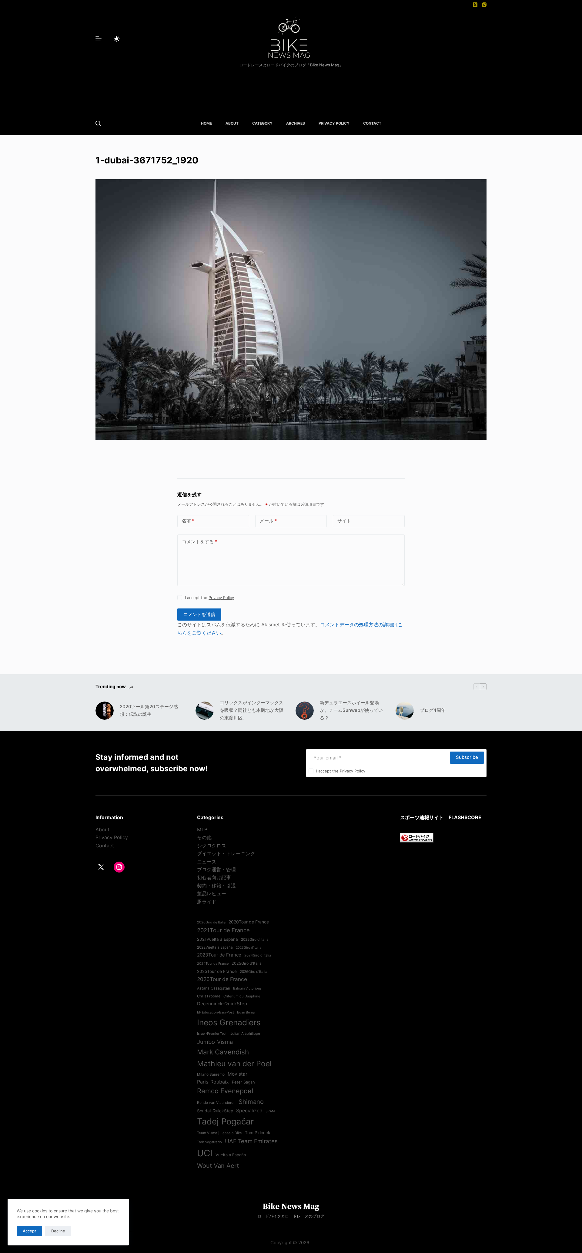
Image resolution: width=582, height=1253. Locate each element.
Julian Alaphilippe (245, 1033)
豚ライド (206, 902)
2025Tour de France (217, 971)
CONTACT (372, 123)
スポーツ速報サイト (422, 817)
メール (268, 521)
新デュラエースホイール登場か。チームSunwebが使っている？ (351, 710)
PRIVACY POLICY (334, 123)
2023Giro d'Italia (248, 948)
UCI (204, 1153)
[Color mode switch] (117, 39)
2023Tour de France (219, 955)
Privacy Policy (221, 597)
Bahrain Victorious (247, 988)
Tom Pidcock (257, 1132)
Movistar (237, 1074)
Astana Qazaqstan (213, 988)
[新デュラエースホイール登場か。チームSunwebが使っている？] (305, 711)
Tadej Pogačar (225, 1121)
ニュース (206, 862)
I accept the (209, 597)
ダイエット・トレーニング (226, 853)
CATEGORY (262, 123)
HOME (206, 123)
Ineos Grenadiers (229, 1022)
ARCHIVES (295, 123)
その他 (204, 837)
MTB (202, 829)
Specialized (249, 1110)
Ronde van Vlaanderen (216, 1103)
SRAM (270, 1111)
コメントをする (199, 541)
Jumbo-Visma (215, 1041)
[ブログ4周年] (405, 711)
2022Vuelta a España (215, 947)
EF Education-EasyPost (215, 1012)
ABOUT (232, 123)
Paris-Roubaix (213, 1082)
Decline (58, 1230)
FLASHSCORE (465, 817)
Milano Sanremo (211, 1074)
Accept (29, 1230)
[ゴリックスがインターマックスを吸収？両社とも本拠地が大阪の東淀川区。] (205, 711)
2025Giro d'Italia (247, 963)
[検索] (98, 123)
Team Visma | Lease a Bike (219, 1133)
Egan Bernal (246, 1012)
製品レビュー (211, 893)
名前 (188, 521)
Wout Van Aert (218, 1165)
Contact (104, 846)
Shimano (251, 1101)
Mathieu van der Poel (234, 1063)
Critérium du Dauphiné (241, 996)
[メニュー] (98, 39)
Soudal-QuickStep (215, 1110)
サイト (344, 521)
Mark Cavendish (223, 1052)
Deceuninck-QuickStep (222, 1004)
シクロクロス (211, 846)
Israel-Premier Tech (212, 1033)
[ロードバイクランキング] (416, 837)
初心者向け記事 (214, 877)
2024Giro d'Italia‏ (257, 955)
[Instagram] (484, 4)
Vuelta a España (231, 1154)
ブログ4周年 (433, 710)
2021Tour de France (223, 930)
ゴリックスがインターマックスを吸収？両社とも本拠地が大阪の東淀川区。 (251, 710)
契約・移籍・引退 (216, 886)
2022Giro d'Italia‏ (255, 939)
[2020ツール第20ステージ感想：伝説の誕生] (104, 711)
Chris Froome (208, 996)
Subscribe (467, 757)
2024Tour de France (213, 963)
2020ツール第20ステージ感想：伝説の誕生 (149, 710)
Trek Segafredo (209, 1142)
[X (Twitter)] (475, 4)
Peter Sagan (243, 1082)
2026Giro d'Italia (253, 972)
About (102, 829)
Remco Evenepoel (225, 1091)
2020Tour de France (249, 922)
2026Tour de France (222, 979)
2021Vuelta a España (217, 939)
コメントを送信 (199, 614)
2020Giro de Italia (211, 922)
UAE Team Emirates (251, 1141)
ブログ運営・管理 (216, 869)
